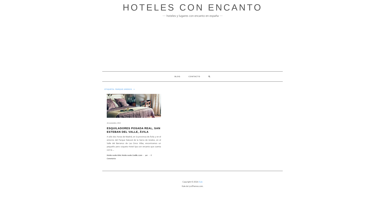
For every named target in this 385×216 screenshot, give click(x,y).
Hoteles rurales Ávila (114, 155)
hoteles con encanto (192, 7)
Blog (177, 76)
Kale (201, 182)
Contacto (194, 76)
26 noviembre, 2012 (114, 123)
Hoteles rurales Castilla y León (132, 155)
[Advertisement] (192, 44)
